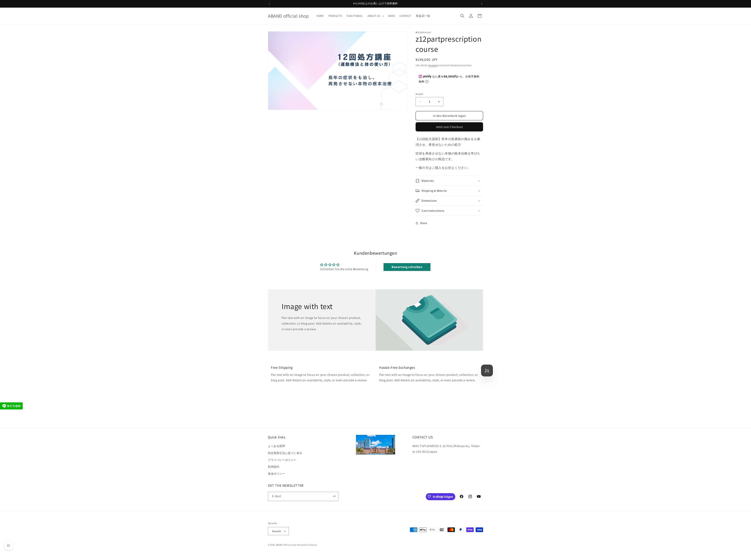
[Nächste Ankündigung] (481, 3)
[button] (375, 16)
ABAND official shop (286, 545)
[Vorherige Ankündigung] (269, 3)
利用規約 (273, 467)
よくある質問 (276, 446)
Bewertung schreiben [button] (407, 267)
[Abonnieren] (334, 496)
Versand (432, 65)
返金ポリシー (276, 474)
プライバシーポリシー (282, 460)
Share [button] (423, 223)
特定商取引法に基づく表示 (285, 453)
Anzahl (419, 94)
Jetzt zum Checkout (449, 127)
